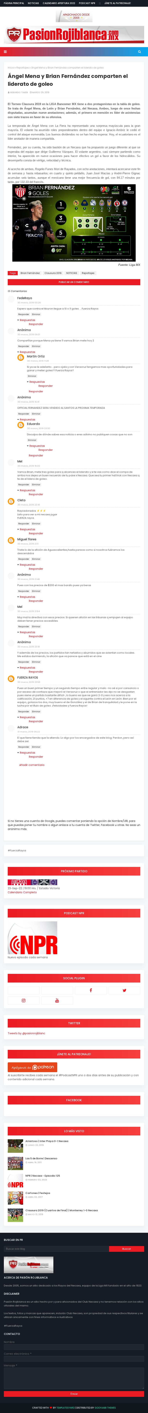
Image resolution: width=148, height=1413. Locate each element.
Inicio (11, 67)
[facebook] (91, 990)
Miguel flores (26, 539)
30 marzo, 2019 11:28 (38, 360)
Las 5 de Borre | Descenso (41, 1158)
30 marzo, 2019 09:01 (29, 334)
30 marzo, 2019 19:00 (29, 465)
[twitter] (124, 990)
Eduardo (33, 424)
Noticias (33, 3)
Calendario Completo (22, 892)
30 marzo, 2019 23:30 (38, 428)
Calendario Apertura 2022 (59, 3)
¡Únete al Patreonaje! (118, 3)
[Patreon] (24, 990)
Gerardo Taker (19, 92)
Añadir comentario (32, 765)
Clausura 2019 (53, 273)
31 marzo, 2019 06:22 (29, 731)
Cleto (21, 500)
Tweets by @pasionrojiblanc (26, 1033)
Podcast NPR (87, 3)
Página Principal (14, 3)
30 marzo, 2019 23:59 (29, 682)
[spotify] (57, 990)
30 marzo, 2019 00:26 (29, 302)
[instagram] (24, 1000)
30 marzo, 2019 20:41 (29, 504)
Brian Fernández (30, 273)
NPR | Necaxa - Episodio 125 (42, 1176)
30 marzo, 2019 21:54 (29, 611)
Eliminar (36, 314)
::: (100, 3)
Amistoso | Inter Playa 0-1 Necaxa (46, 1141)
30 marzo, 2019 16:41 (28, 401)
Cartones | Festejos (37, 1193)
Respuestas (27, 320)
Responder (23, 314)
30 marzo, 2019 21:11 (28, 543)
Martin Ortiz (36, 356)
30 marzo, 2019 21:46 (29, 579)
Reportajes (22, 67)
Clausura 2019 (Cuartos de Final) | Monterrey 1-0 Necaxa (61, 1210)
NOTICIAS (71, 273)
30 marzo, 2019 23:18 (29, 646)
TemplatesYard (65, 1407)
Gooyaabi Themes (105, 1407)
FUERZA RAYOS (27, 678)
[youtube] (57, 1000)
